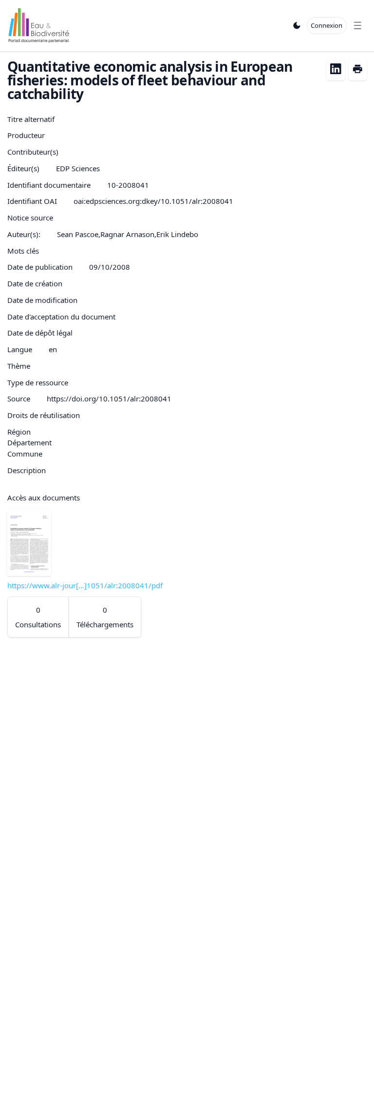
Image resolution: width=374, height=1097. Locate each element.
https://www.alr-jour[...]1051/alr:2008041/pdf (85, 585)
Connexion (326, 25)
